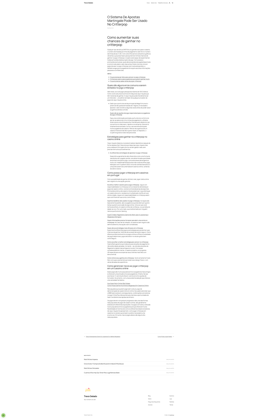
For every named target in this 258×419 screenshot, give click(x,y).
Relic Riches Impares (91, 359)
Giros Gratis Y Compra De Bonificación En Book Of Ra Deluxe (104, 364)
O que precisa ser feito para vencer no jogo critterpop (128, 77)
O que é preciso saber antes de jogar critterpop (125, 81)
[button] (3, 415)
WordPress (172, 415)
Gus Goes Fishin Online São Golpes (118, 283)
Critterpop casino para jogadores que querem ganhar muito (129, 79)
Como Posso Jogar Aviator (165, 336)
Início (148, 3)
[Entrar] (169, 2)
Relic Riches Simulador (91, 368)
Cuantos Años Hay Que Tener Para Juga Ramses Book (102, 373)
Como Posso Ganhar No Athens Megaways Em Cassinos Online (128, 286)
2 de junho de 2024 (170, 359)
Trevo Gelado (88, 3)
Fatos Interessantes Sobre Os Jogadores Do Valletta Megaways (103, 336)
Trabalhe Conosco (163, 3)
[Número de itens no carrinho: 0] (172, 2)
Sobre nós (154, 3)
